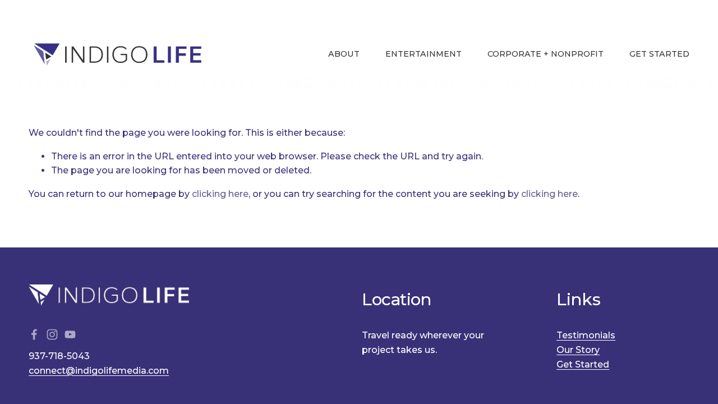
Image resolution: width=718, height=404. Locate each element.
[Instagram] (52, 334)
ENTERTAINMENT (423, 54)
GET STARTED (659, 54)
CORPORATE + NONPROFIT (545, 54)
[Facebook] (34, 334)
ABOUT (344, 54)
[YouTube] (70, 334)
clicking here (220, 194)
